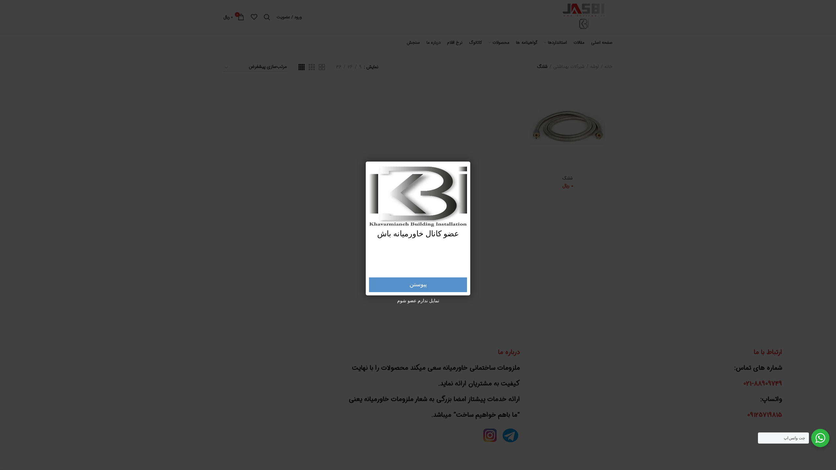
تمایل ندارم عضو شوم (418, 301)
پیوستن (418, 285)
